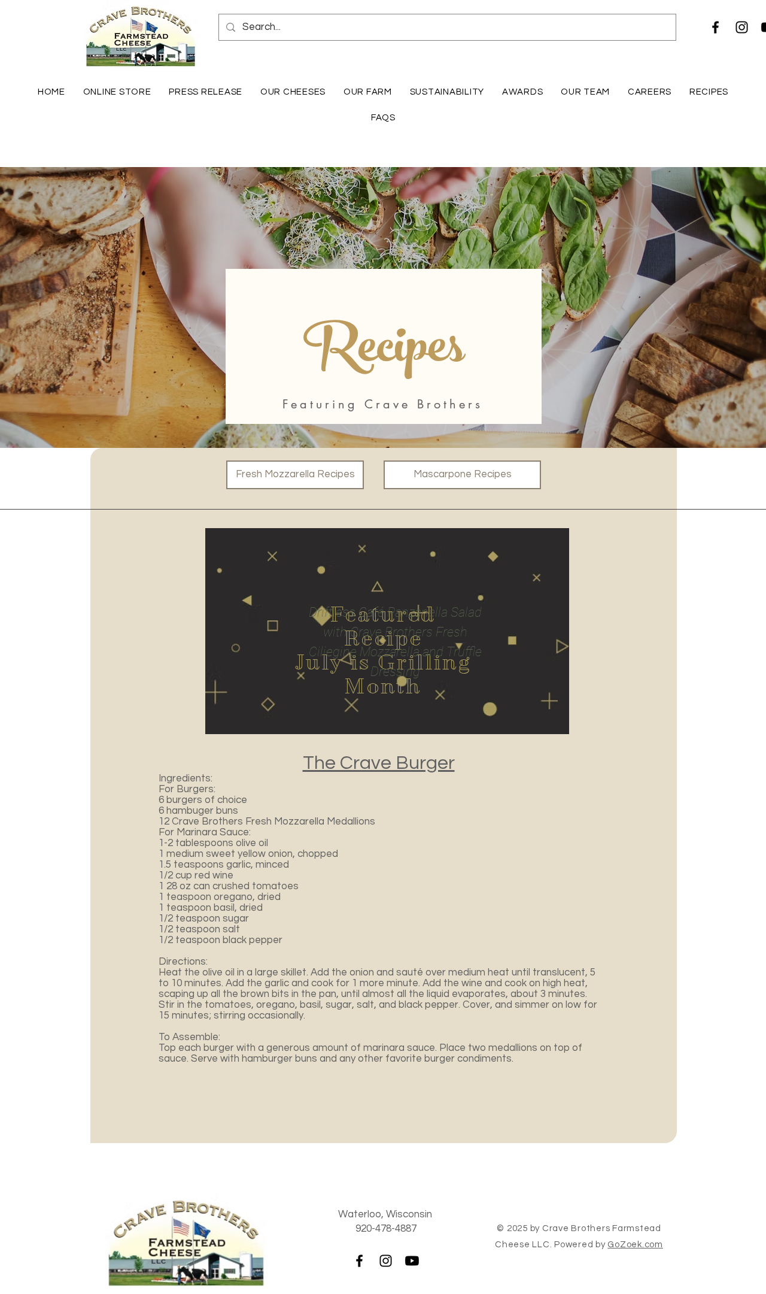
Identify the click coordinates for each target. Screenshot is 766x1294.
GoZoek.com (635, 1244)
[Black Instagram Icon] (742, 27)
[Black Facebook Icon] (715, 27)
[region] (387, 631)
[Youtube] (412, 1261)
